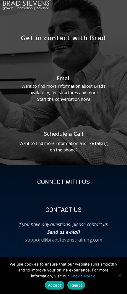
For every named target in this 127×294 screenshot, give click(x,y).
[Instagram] (56, 192)
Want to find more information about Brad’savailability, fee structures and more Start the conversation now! (64, 92)
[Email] (63, 62)
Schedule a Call (63, 133)
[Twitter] (70, 192)
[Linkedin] (85, 192)
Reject (76, 285)
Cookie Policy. (83, 276)
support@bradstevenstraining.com (63, 240)
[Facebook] (41, 192)
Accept (54, 285)
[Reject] (120, 275)
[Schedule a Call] (63, 116)
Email (63, 78)
